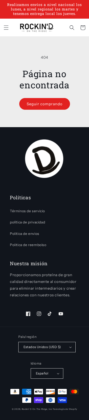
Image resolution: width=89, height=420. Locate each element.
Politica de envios (24, 233)
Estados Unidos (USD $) (42, 347)
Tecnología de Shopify (65, 409)
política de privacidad (27, 222)
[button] (6, 27)
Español (42, 373)
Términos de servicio (27, 211)
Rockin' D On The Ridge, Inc (37, 409)
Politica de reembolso (28, 245)
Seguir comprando (45, 104)
